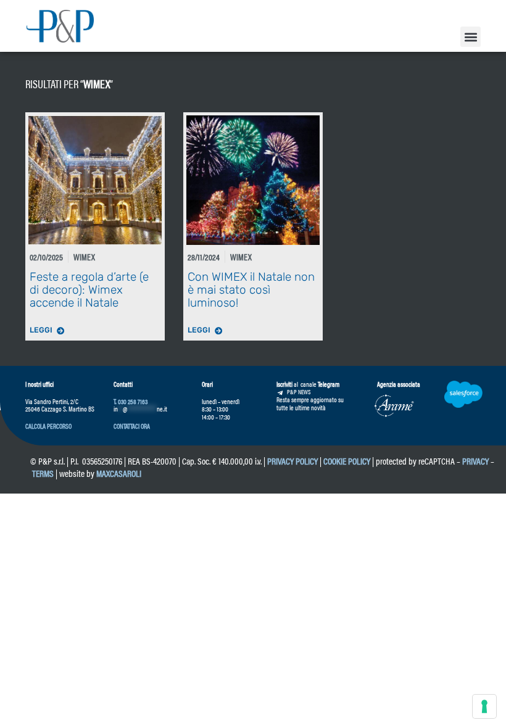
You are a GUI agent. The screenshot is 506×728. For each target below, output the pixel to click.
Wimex (96, 83)
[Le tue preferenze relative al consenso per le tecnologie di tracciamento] (484, 706)
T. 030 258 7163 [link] (130, 401)
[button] (470, 37)
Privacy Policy (292, 460)
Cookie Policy (346, 460)
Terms (43, 472)
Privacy (475, 460)
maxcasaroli (119, 472)
